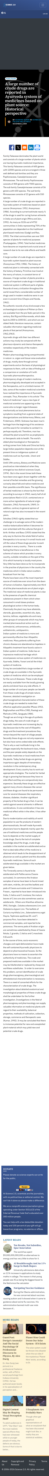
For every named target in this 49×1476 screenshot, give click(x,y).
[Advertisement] (24, 43)
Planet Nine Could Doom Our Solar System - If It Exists (36, 1340)
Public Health (11, 79)
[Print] (37, 147)
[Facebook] (2, 13)
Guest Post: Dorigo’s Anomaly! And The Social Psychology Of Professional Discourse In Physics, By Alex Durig (12, 1348)
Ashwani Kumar (22, 120)
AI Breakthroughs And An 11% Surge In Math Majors (30, 1265)
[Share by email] (24, 147)
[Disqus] (24, 1066)
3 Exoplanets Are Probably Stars (35, 1411)
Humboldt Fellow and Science (27, 121)
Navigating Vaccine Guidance (29, 1288)
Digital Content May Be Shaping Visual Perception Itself (12, 1414)
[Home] (10, 5)
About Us (4, 1463)
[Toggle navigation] (42, 5)
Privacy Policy (32, 1463)
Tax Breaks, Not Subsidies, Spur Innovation (27, 1246)
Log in (45, 14)
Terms (44, 1461)
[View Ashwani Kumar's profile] (9, 121)
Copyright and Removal (17, 1463)
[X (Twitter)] (5, 13)
